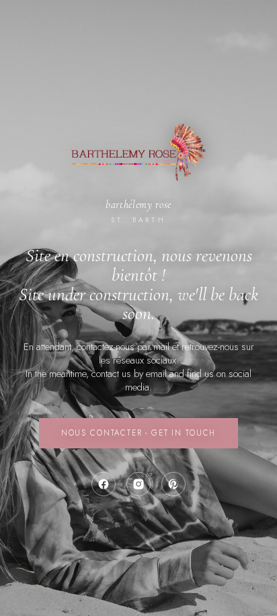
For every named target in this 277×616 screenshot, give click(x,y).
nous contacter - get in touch (138, 432)
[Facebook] (103, 484)
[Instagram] (138, 484)
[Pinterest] (173, 484)
